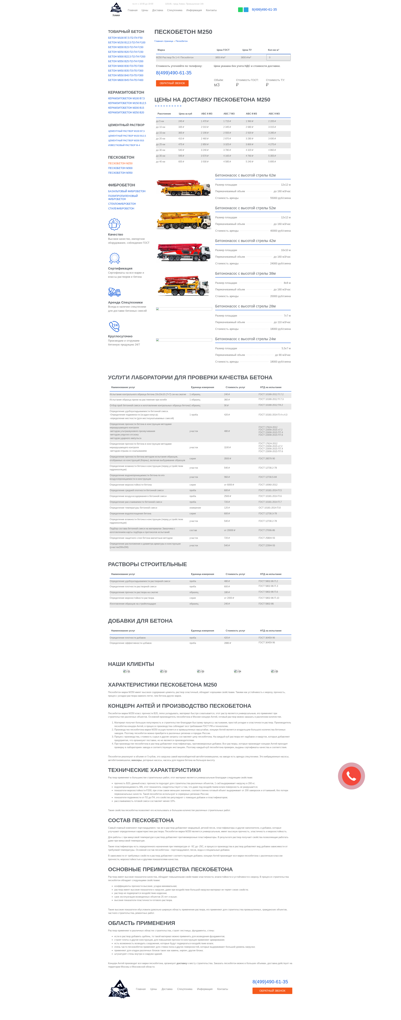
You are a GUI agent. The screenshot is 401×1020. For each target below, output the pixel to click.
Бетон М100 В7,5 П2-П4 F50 (125, 37)
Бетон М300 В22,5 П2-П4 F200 (126, 56)
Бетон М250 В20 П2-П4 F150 (125, 52)
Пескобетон (121, 157)
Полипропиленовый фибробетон (123, 197)
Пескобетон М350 (120, 172)
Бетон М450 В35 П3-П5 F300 (125, 70)
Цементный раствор (126, 125)
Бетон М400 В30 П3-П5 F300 (125, 66)
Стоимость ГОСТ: (247, 80)
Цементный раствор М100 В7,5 (126, 131)
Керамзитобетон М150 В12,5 (127, 103)
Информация (194, 10)
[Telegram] (246, 9)
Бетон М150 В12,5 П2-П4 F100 (126, 42)
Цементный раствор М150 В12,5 (127, 136)
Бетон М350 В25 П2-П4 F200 (125, 61)
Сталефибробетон (121, 208)
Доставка (157, 10)
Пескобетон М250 (120, 163)
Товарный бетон (126, 31)
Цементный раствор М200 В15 (126, 140)
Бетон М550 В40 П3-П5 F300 (125, 75)
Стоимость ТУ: (275, 80)
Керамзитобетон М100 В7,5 (126, 98)
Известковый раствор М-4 (124, 145)
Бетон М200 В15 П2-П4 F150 (125, 47)
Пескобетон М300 (120, 168)
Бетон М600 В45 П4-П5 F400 (125, 80)
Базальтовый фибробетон (127, 191)
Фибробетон (121, 185)
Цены (145, 10)
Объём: (219, 80)
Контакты (211, 10)
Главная (133, 10)
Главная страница (163, 41)
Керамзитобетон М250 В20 (126, 112)
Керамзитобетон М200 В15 (126, 107)
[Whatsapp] (240, 9)
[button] (116, 15)
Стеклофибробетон (122, 203)
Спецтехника (174, 10)
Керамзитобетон (126, 92)
